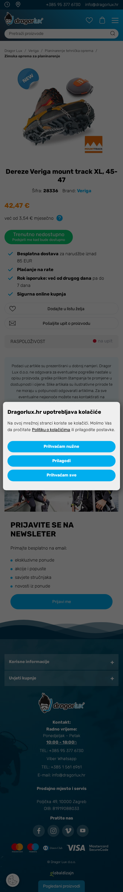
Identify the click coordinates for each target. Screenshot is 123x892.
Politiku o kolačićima (51, 429)
